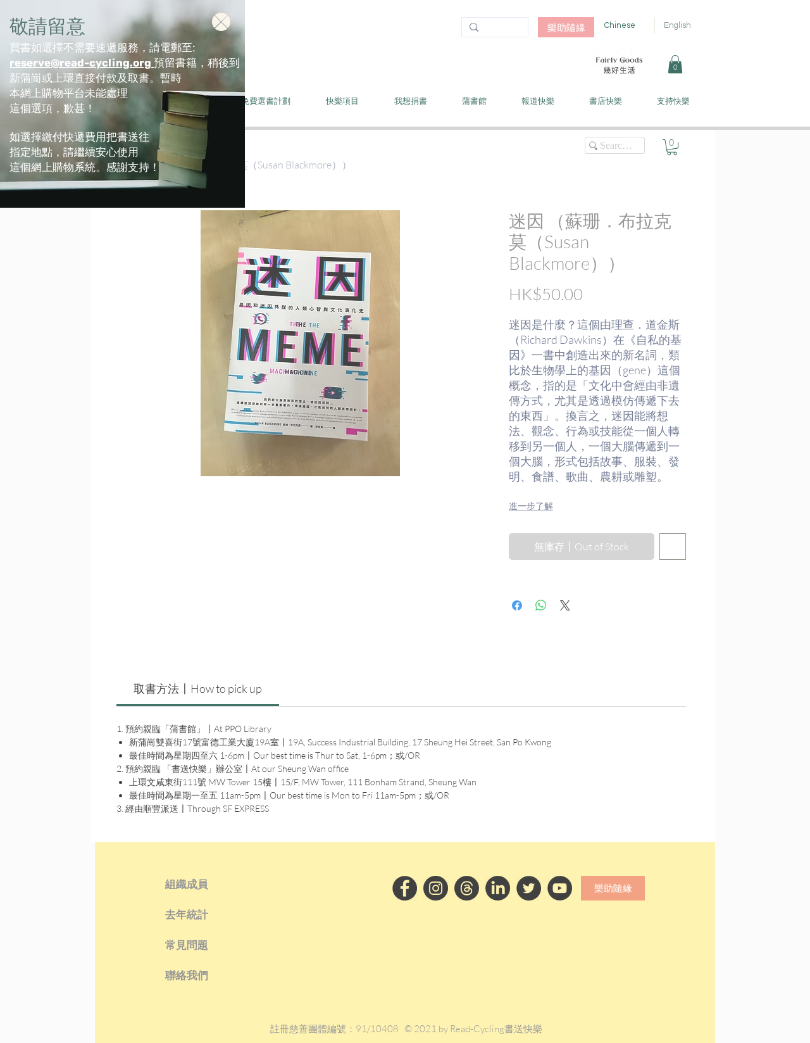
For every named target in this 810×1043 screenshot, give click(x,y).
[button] (221, 22)
